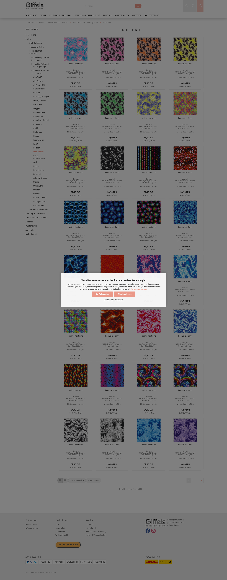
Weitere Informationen (113, 300)
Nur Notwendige (102, 294)
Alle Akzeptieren (124, 294)
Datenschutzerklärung (138, 289)
